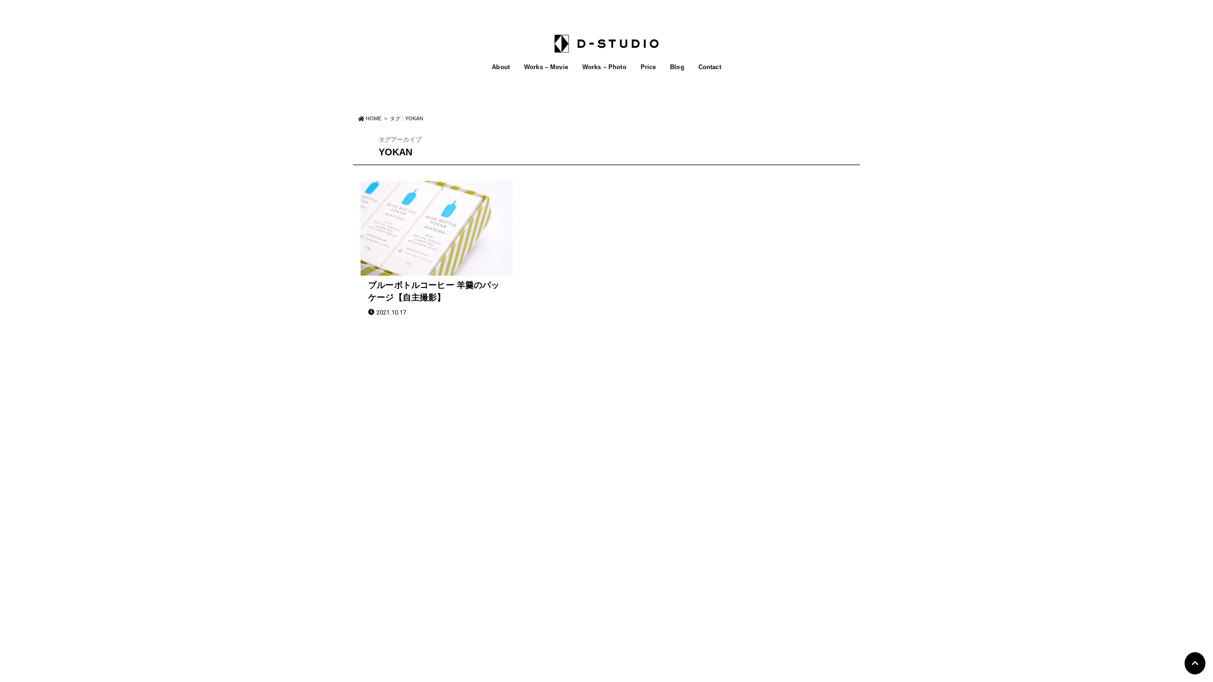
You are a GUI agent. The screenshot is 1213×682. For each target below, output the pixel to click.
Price (648, 67)
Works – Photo (604, 67)
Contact (709, 67)
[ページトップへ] (1195, 663)
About (501, 67)
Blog (677, 67)
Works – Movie (546, 67)
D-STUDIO (601, 428)
